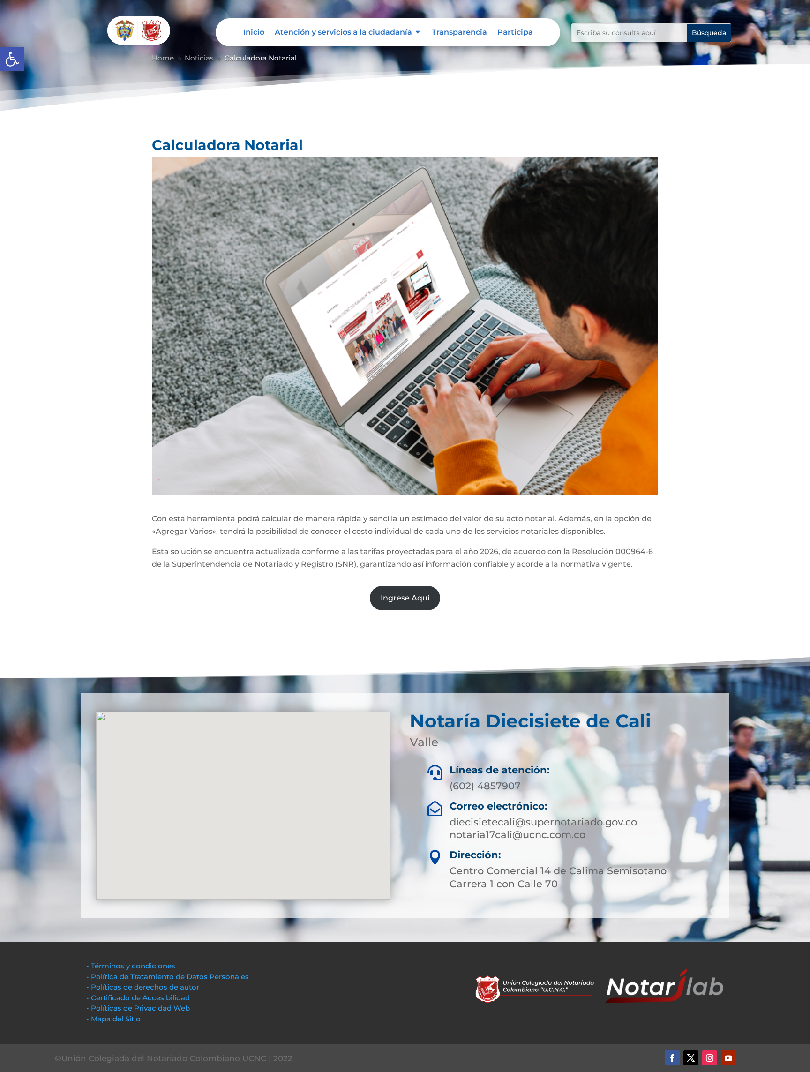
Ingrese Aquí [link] (405, 597)
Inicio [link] (253, 33)
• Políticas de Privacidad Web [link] (138, 1008)
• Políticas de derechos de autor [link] (143, 986)
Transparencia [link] (459, 33)
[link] (12, 59)
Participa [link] (515, 33)
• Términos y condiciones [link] (131, 965)
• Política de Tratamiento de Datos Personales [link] (168, 976)
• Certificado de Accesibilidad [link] (138, 997)
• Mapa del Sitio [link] (114, 1018)
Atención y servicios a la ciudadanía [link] (343, 33)
